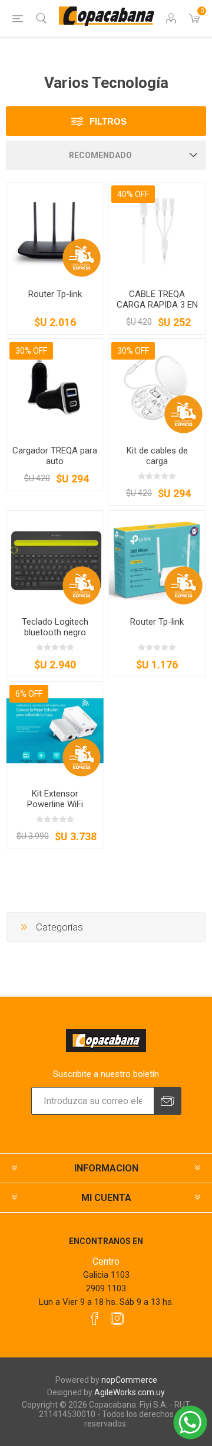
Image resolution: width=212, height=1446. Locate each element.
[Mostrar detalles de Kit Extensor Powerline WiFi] (55, 730)
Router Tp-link (55, 294)
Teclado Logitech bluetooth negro (55, 627)
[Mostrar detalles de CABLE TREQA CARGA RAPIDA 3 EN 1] (157, 231)
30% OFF (31, 350)
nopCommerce (129, 1380)
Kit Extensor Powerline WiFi (55, 799)
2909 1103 (106, 1288)
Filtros (108, 121)
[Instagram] (117, 1318)
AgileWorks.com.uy (129, 1392)
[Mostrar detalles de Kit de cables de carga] (157, 387)
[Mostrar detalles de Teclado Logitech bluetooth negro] (55, 559)
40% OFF (133, 194)
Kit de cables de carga (157, 455)
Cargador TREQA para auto (54, 455)
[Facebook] (94, 1318)
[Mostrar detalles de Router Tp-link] (55, 231)
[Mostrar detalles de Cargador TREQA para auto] (55, 387)
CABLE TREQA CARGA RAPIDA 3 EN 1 (157, 305)
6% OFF (28, 693)
